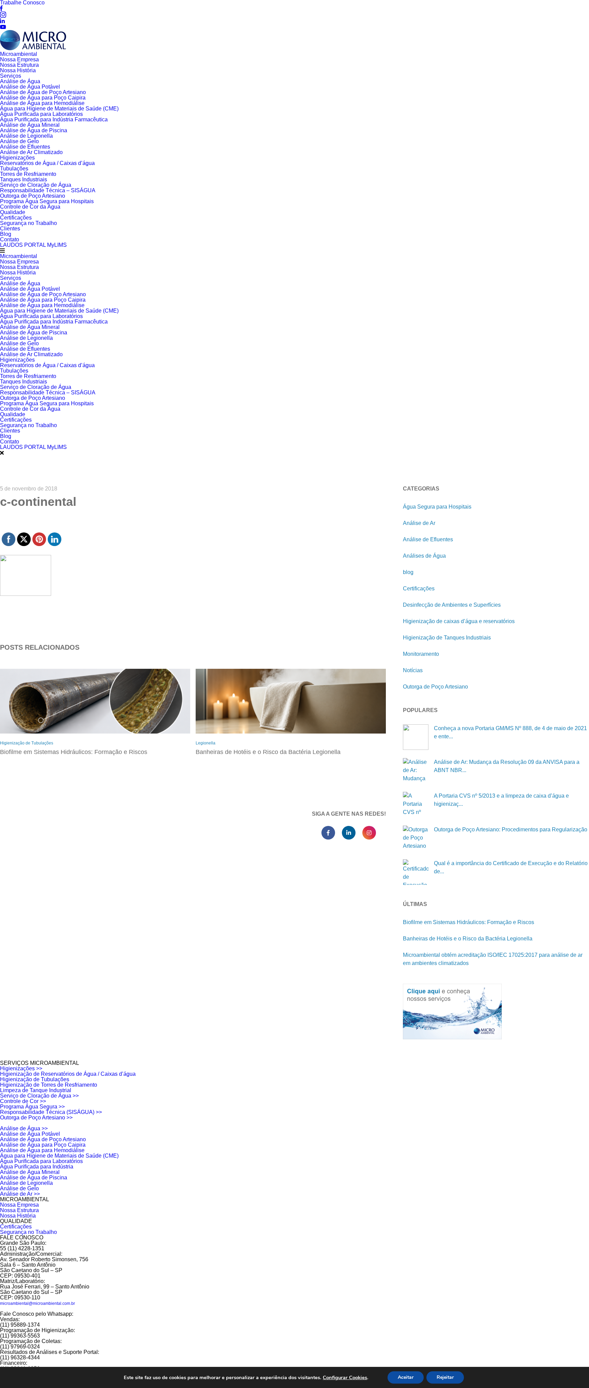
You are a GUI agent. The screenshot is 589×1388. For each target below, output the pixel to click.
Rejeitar (445, 1377)
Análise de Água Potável (30, 87)
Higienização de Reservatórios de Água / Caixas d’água (68, 1074)
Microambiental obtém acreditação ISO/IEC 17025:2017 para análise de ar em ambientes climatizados (493, 959)
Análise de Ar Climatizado (31, 152)
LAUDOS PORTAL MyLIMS (33, 245)
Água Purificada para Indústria (36, 1167)
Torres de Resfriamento (28, 174)
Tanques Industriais (23, 179)
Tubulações (14, 168)
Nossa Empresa (19, 59)
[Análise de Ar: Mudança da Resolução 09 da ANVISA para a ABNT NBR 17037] (415, 771)
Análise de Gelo (19, 141)
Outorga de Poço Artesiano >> (36, 1117)
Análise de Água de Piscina (33, 130)
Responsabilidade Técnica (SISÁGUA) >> (51, 1112)
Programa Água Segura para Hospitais (47, 201)
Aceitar (405, 1377)
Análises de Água (424, 556)
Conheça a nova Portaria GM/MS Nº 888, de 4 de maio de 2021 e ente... (510, 732)
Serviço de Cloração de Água (35, 185)
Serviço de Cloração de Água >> (39, 1096)
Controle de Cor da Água (30, 207)
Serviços (10, 76)
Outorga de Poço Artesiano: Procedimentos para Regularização (510, 829)
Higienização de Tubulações (26, 743)
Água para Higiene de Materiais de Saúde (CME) (59, 108)
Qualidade (12, 212)
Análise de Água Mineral (30, 125)
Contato (9, 239)
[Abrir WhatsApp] (572, 1370)
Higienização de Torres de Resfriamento (48, 1085)
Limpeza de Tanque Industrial (35, 1090)
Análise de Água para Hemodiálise (42, 103)
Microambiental (18, 54)
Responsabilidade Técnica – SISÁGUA (47, 190)
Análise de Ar (419, 523)
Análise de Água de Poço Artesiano (43, 92)
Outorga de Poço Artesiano (32, 196)
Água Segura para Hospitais (437, 507)
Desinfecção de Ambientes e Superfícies (452, 605)
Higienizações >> (21, 1068)
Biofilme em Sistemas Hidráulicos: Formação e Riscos (73, 752)
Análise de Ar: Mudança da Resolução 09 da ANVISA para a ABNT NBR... (506, 766)
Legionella (205, 743)
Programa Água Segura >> (32, 1107)
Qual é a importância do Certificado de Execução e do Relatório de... (511, 867)
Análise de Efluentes (25, 147)
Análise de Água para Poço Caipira (43, 98)
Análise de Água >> (24, 1128)
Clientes (10, 228)
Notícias (413, 670)
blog (408, 572)
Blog (5, 234)
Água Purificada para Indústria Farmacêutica (54, 119)
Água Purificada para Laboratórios (41, 114)
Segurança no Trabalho (28, 223)
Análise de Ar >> (20, 1194)
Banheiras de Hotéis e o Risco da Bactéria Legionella (268, 752)
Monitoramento (421, 654)
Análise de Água (20, 81)
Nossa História (18, 70)
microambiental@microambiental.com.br (37, 1303)
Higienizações (17, 158)
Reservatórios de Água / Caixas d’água (47, 163)
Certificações (16, 218)
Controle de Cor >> (23, 1101)
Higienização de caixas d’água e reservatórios (459, 621)
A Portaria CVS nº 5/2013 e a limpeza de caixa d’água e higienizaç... (501, 800)
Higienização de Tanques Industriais (447, 637)
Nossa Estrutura (19, 65)
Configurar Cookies (345, 1377)
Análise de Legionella (26, 136)
